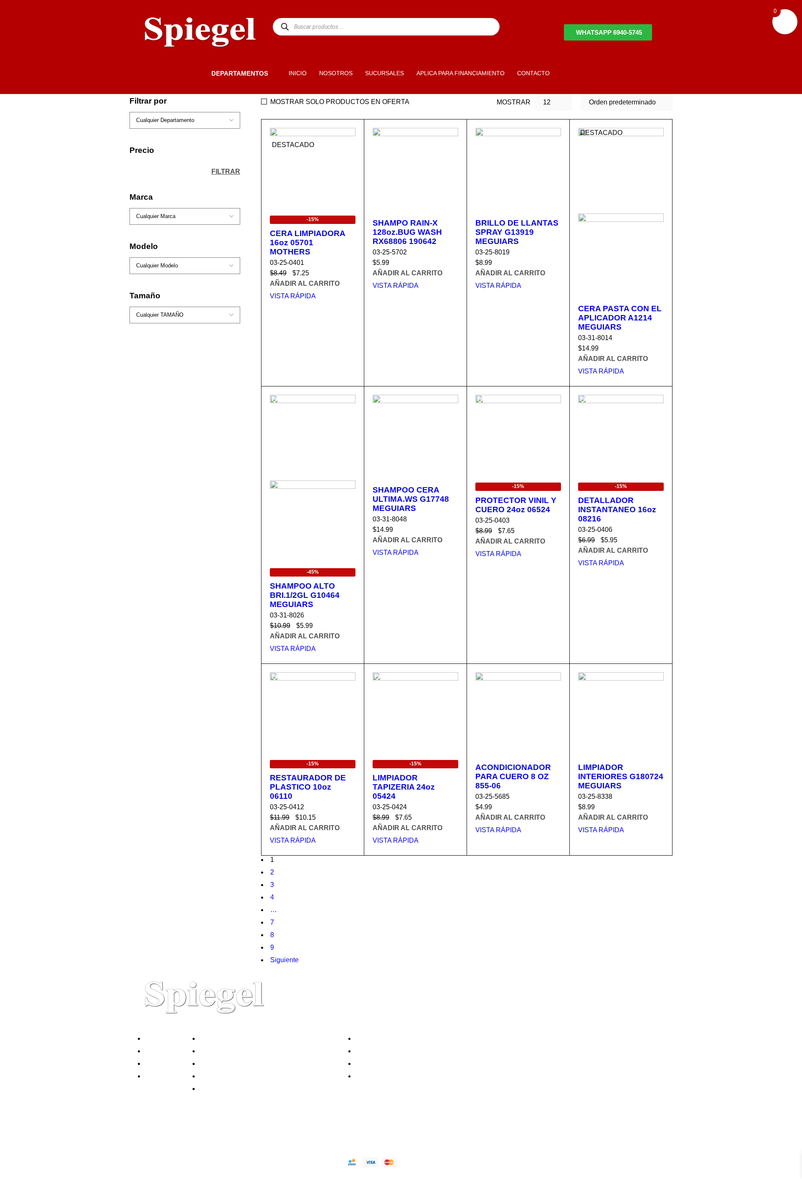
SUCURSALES (384, 73)
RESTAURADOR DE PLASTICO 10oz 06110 (308, 786)
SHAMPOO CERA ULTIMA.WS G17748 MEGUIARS (411, 499)
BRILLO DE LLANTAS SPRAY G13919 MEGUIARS (516, 232)
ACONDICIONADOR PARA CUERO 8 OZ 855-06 (513, 776)
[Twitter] (170, 1132)
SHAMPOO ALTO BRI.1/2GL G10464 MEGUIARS (305, 595)
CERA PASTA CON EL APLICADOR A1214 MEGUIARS (620, 317)
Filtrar (225, 178)
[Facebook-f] (148, 1132)
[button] (197, 73)
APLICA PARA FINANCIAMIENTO (460, 73)
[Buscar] (285, 26)
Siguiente (284, 959)
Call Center (219, 1088)
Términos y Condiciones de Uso (249, 1076)
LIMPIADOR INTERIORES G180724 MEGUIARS (620, 776)
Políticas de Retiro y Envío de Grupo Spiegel (268, 1063)
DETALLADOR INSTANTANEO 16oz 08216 (617, 509)
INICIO (298, 73)
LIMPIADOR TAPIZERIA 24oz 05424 (404, 786)
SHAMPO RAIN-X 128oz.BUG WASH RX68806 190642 (407, 232)
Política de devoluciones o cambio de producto (271, 1050)
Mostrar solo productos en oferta (339, 101)
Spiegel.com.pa (206, 1160)
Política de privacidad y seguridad (252, 1038)
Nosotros (160, 1038)
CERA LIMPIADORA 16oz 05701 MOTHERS (307, 242)
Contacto (160, 1076)
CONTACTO (533, 73)
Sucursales (163, 1050)
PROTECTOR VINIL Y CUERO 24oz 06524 (515, 505)
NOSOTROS (336, 73)
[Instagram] (193, 1132)
